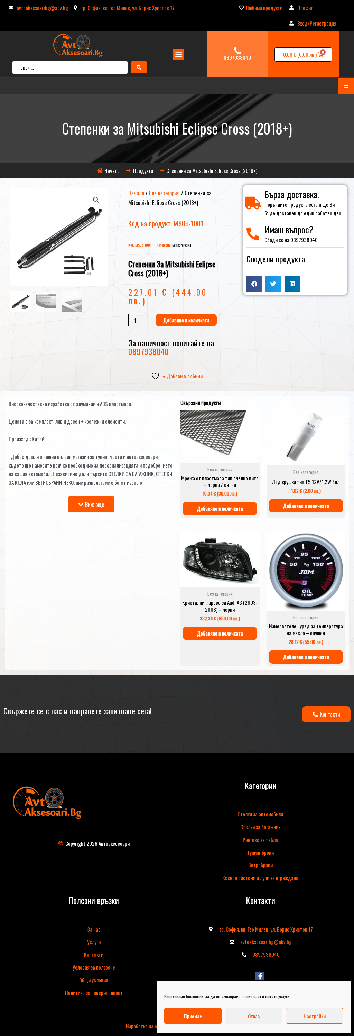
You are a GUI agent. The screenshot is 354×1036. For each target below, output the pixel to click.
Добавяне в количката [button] (220, 508)
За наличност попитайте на (171, 346)
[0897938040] (237, 50)
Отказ (254, 1016)
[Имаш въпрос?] (252, 234)
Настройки (315, 1016)
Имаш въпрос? (288, 229)
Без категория (164, 193)
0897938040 (237, 57)
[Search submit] (139, 67)
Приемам (193, 1016)
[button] (178, 54)
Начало (136, 193)
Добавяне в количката (186, 320)
